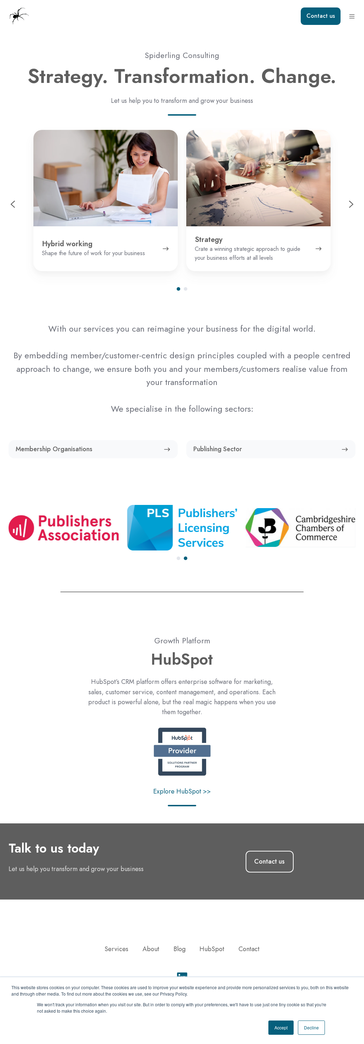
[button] (351, 16)
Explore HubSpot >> (182, 791)
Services (116, 949)
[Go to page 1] (178, 289)
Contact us (320, 16)
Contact (249, 949)
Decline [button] (311, 1027)
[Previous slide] (13, 204)
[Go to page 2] (185, 289)
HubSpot (211, 949)
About (151, 949)
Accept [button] (281, 1027)
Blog (179, 949)
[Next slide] (351, 204)
